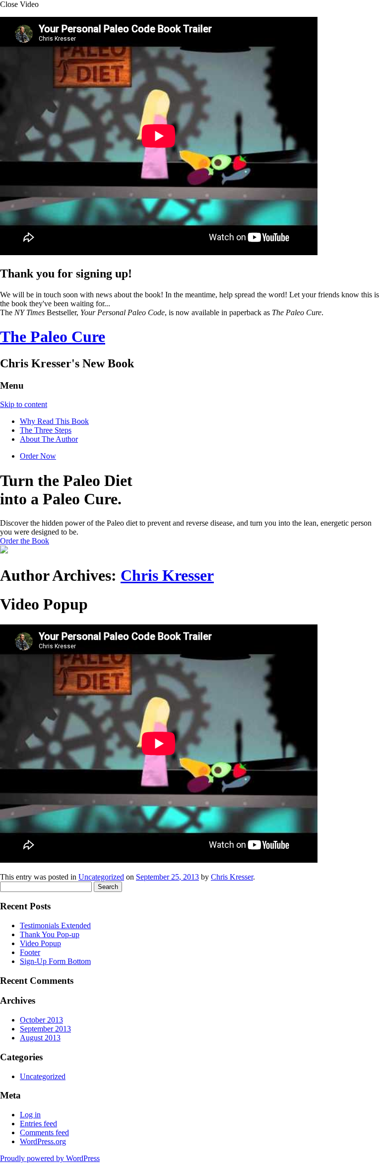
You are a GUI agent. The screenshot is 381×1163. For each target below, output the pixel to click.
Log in (30, 1114)
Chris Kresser (167, 575)
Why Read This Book (54, 421)
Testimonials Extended (55, 925)
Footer (30, 952)
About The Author (49, 439)
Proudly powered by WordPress (50, 1158)
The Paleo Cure (52, 336)
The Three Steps (45, 430)
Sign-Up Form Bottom (55, 961)
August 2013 (40, 1037)
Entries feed (38, 1123)
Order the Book (24, 541)
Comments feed (44, 1132)
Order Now (38, 456)
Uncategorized (101, 877)
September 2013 (45, 1029)
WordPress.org (43, 1141)
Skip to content (23, 404)
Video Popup (40, 943)
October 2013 (41, 1020)
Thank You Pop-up (49, 934)
